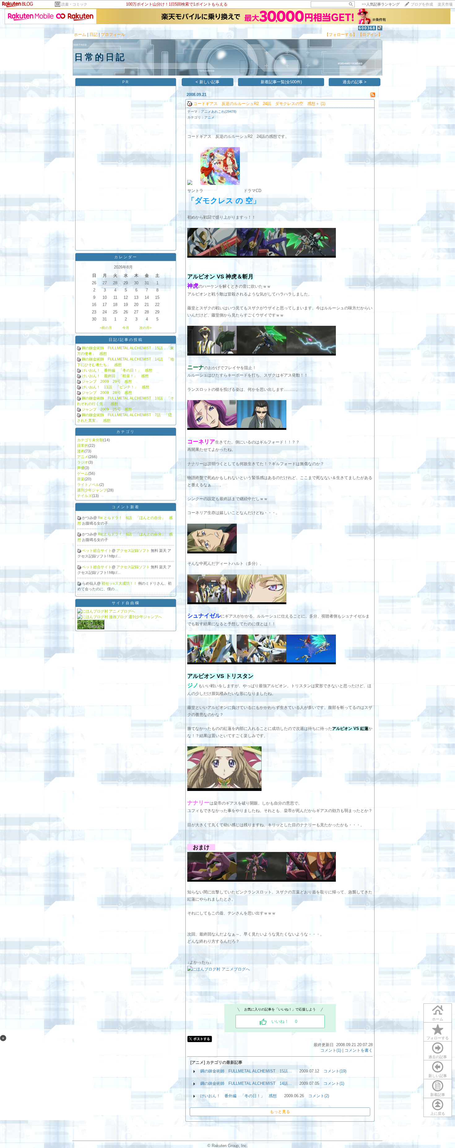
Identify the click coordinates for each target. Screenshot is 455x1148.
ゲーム (82, 473)
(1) (323, 103)
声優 (80, 468)
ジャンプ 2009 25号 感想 (107, 409)
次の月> (145, 328)
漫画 (80, 451)
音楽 (80, 479)
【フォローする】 (341, 34)
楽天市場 (445, 4)
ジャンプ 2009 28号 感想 (107, 393)
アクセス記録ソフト (133, 550)
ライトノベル (88, 484)
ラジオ (82, 462)
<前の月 (106, 328)
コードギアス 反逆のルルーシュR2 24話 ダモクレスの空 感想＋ (256, 103)
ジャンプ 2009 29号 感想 (107, 381)
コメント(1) (330, 1050)
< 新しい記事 (207, 82)
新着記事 (437, 1095)
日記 (93, 34)
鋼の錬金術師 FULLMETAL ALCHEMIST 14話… (246, 1083)
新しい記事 (437, 1076)
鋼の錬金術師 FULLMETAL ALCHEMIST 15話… (246, 1071)
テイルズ (84, 496)
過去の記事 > (354, 82)
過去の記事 (437, 1057)
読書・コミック (74, 4)
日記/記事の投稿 (126, 340)
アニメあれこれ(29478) (218, 111)
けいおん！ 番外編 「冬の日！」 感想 (117, 370)
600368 (367, 28)
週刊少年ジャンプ (92, 490)
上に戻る (437, 1113)
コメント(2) (318, 1095)
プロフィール (113, 34)
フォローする (438, 1038)
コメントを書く (358, 1050)
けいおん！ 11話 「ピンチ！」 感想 (115, 387)
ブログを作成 (422, 4)
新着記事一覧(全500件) (281, 82)
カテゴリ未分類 (90, 440)
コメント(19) (334, 1071)
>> (381, 4)
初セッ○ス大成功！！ (120, 583)
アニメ (82, 457)
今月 (125, 328)
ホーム (80, 34)
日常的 (82, 445)
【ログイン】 (370, 34)
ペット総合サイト (97, 550)
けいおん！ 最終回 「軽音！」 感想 (115, 376)
